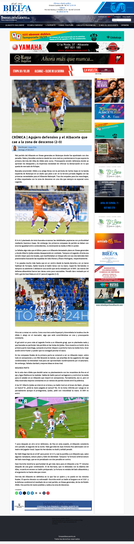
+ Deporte (51, 25)
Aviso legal (126, 17)
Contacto (117, 17)
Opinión (125, 25)
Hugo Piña (32, 147)
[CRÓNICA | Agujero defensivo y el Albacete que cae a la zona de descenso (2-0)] (15, 20)
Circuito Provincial (86, 25)
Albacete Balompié (14, 25)
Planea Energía (34, 25)
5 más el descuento (108, 25)
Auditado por (102, 17)
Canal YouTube (66, 25)
